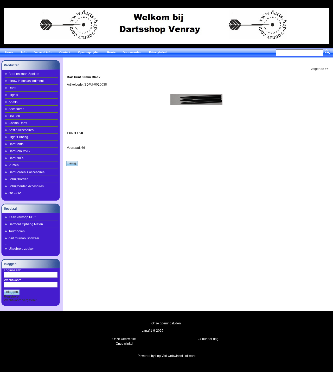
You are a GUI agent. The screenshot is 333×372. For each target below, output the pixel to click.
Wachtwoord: (13, 280)
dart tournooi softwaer (24, 238)
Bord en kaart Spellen (24, 74)
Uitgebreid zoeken (22, 249)
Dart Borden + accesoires (26, 172)
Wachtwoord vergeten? (20, 300)
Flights (13, 95)
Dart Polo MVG (19, 151)
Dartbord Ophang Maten (26, 224)
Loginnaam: (12, 270)
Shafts (13, 102)
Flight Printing (18, 137)
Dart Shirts (16, 144)
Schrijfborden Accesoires (26, 186)
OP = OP (15, 193)
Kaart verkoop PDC (22, 217)
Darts (12, 88)
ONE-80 (14, 116)
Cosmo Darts (18, 123)
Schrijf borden (18, 179)
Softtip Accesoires (21, 130)
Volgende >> (320, 69)
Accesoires (16, 109)
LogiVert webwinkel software (175, 356)
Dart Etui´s (16, 158)
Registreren (12, 296)
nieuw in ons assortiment (26, 81)
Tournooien (17, 231)
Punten (14, 165)
